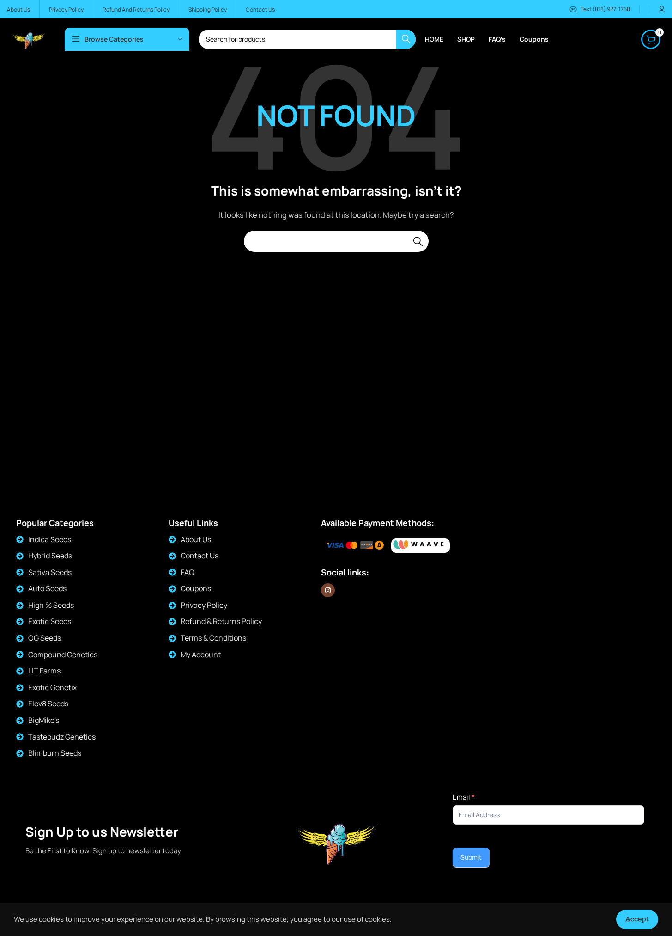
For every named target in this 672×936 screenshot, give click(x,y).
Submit (471, 857)
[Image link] (420, 546)
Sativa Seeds (50, 572)
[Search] (418, 241)
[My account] (662, 9)
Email (464, 797)
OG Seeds (44, 638)
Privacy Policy (204, 605)
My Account (201, 654)
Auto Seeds (47, 588)
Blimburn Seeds (54, 753)
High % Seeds (51, 605)
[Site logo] (29, 38)
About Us (196, 539)
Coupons (196, 588)
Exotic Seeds (49, 621)
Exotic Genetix (52, 687)
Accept (637, 919)
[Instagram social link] (328, 590)
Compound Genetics (62, 654)
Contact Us (199, 556)
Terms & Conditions (213, 638)
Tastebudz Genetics (62, 737)
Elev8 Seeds (48, 703)
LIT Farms (44, 671)
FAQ (187, 572)
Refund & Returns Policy (221, 621)
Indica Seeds (49, 539)
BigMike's (43, 720)
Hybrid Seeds (50, 556)
